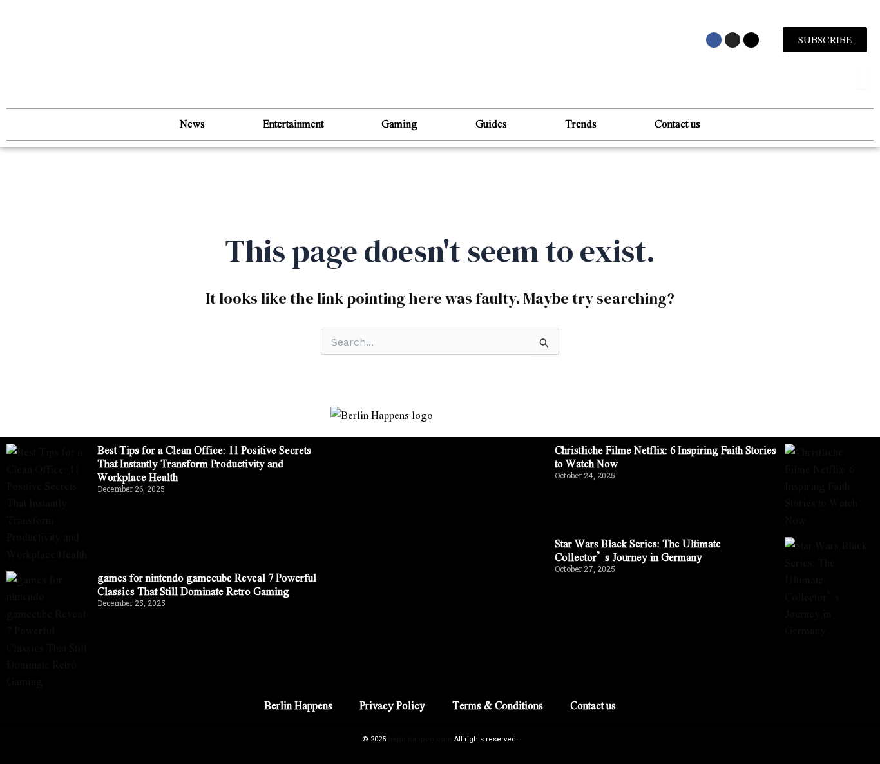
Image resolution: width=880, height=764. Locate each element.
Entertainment (293, 123)
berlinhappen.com (420, 739)
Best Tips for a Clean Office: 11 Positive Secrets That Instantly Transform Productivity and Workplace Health (204, 463)
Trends (581, 123)
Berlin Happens (298, 705)
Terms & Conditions (497, 705)
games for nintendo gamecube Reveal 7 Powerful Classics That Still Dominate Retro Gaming (206, 584)
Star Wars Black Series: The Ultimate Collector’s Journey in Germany (638, 549)
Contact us (677, 123)
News (192, 123)
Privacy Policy (392, 705)
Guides (491, 123)
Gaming (399, 123)
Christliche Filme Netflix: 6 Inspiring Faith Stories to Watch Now (665, 456)
